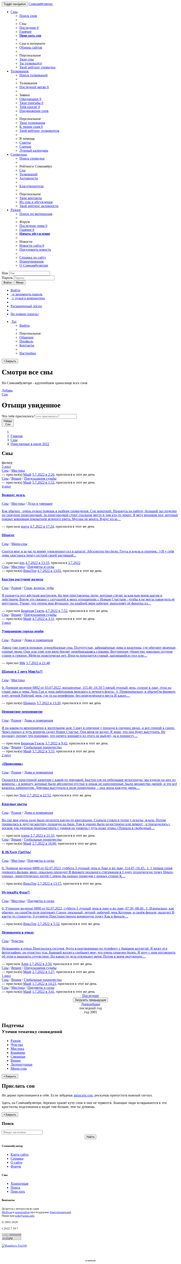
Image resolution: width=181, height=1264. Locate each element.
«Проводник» (12, 764)
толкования (32, 123)
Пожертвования (31, 261)
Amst (24, 964)
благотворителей (60, 1212)
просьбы (31, 103)
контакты (30, 198)
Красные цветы (14, 804)
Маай (27, 474)
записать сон (83, 1095)
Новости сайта (31, 245)
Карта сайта (19, 1154)
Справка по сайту (32, 257)
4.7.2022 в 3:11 (43, 619)
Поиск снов (28, 16)
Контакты (26, 345)
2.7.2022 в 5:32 (48, 924)
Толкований (28, 174)
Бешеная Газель (32, 611)
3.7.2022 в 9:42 (56, 743)
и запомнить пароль (26, 294)
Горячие (25, 31)
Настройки (27, 353)
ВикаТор (29, 571)
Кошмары (18, 1052)
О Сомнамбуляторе (33, 265)
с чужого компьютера (28, 298)
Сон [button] (7, 392)
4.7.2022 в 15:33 (37, 563)
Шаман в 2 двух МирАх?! (22, 671)
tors (22, 563)
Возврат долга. (13, 495)
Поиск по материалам (35, 214)
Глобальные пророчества (43, 747)
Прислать (18, 1191)
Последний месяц (34, 87)
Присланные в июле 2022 (30, 444)
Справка (17, 1158)
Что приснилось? (18, 416)
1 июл (6, 976)
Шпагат (8, 535)
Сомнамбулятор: (40, 4)
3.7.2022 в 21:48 (38, 663)
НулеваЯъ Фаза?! (16, 892)
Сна (22, 170)
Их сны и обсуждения (36, 202)
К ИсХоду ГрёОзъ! (16, 852)
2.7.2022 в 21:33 (42, 835)
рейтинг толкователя (39, 131)
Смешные (18, 1056)
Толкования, (20, 71)
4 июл (6, 486)
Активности (28, 178)
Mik (22, 663)
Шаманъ (29, 703)
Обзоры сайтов (30, 47)
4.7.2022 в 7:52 (56, 611)
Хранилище (19, 1183)
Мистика (18, 470)
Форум (16, 1166)
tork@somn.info (24, 1215)
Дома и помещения (38, 640)
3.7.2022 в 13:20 (48, 703)
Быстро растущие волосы (22, 579)
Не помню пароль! (25, 314)
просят (29, 107)
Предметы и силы (40, 567)
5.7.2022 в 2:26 (43, 474)
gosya (25, 526)
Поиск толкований (33, 75)
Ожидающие (30, 99)
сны (26, 59)
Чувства (17, 941)
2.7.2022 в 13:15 (49, 883)
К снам (31, 127)
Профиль (26, 341)
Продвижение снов (34, 111)
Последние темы (33, 226)
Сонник (25, 146)
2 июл (6, 755)
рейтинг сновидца (37, 67)
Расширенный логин (26, 306)
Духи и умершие (40, 503)
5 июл (6, 466)
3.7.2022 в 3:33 (43, 751)
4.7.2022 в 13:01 (49, 571)
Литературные (21, 1064)
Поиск (15, 1187)
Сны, (14, 12)
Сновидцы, (19, 154)
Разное (16, 210)
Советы (25, 142)
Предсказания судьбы (40, 478)
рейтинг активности (38, 206)
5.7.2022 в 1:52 (43, 482)
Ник (5, 273)
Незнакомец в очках (18, 932)
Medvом (7, 1212)
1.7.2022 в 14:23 (44, 984)
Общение (26, 337)
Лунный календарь (33, 150)
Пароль (7, 278)
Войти (7, 282)
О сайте (16, 1162)
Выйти (24, 325)
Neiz (22, 795)
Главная (17, 436)
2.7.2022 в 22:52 (39, 795)
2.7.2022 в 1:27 (43, 972)
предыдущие (90, 1000)
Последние (29, 27)
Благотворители (31, 186)
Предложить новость (35, 249)
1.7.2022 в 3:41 (43, 991)
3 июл (6, 623)
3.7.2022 (74, 563)
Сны (14, 440)
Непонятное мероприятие (22, 711)
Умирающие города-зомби (22, 631)
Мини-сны (19, 544)
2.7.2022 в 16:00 (44, 843)
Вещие (16, 478)
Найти (90, 1137)
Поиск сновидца (31, 158)
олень (25, 835)
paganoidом (22, 1212)
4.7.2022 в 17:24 (42, 526)
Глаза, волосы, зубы (39, 588)
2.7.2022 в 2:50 (40, 964)
